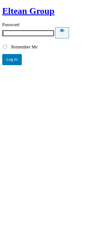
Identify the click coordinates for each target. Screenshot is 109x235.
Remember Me (22, 47)
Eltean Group (28, 11)
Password (10, 24)
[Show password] (62, 32)
